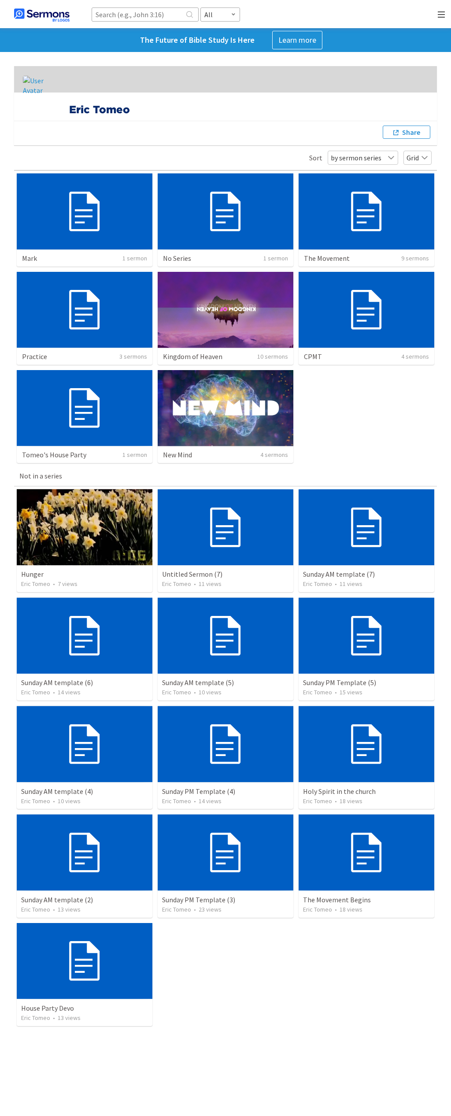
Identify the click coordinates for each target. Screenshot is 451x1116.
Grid (413, 157)
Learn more (297, 40)
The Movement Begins (337, 899)
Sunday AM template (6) (57, 682)
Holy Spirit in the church (339, 791)
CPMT (313, 356)
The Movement (327, 258)
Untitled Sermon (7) (192, 574)
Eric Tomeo (35, 584)
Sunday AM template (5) (198, 682)
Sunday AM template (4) (57, 791)
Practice (34, 356)
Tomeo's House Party (54, 454)
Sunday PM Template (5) (339, 682)
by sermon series (356, 157)
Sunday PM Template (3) (198, 899)
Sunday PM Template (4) (198, 791)
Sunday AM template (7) (339, 574)
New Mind (177, 454)
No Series (177, 258)
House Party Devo (47, 1008)
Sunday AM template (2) (57, 899)
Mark (29, 258)
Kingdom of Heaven (192, 356)
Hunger (32, 574)
